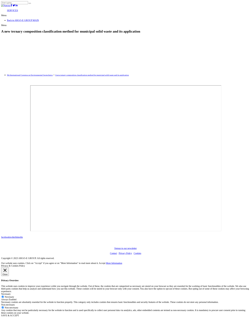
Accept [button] (102, 263)
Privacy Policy (125, 253)
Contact (113, 253)
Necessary (9, 297)
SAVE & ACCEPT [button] (10, 315)
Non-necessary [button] (8, 304)
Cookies (137, 253)
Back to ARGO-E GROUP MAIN (23, 20)
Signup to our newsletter (125, 248)
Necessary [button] (6, 294)
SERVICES (12, 10)
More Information (114, 263)
